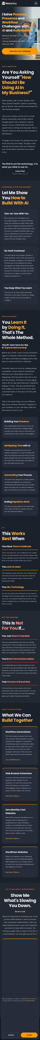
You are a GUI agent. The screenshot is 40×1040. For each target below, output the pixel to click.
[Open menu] (36, 3)
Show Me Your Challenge (20, 51)
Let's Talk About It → (13, 760)
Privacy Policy (30, 1001)
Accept (29, 1035)
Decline (11, 1035)
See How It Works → (13, 796)
